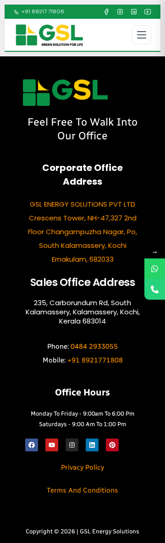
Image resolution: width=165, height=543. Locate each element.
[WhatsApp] (154, 268)
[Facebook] (106, 12)
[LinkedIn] (134, 12)
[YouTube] (147, 12)
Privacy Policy (82, 467)
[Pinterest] (112, 445)
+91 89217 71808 (43, 11)
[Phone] (154, 289)
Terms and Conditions (82, 490)
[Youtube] (51, 445)
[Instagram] (120, 12)
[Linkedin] (92, 445)
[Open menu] (141, 34)
